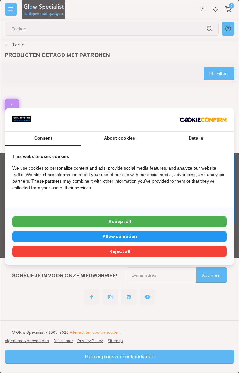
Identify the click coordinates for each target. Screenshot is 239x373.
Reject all (119, 251)
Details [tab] (196, 138)
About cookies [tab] (119, 138)
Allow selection (119, 236)
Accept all (119, 221)
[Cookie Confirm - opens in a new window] (203, 120)
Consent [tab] (43, 138)
